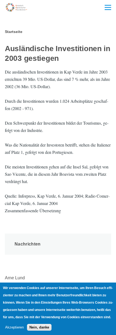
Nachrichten (28, 244)
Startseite (13, 31)
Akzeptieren (14, 327)
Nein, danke (39, 327)
